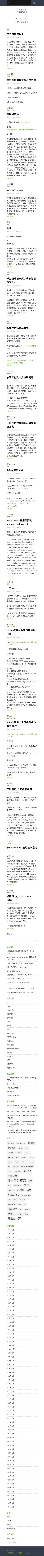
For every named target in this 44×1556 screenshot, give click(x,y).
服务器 (9, 1186)
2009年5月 (10, 1453)
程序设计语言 (11, 1037)
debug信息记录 (15, 470)
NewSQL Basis (11, 1084)
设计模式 (10, 1052)
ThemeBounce (10, 1550)
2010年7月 (10, 1403)
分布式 (9, 1171)
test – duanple (11, 1111)
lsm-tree (27, 1152)
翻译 (20, 1204)
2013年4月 (10, 1291)
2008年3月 (10, 1507)
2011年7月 (10, 1364)
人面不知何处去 (27, 1166)
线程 (8, 1200)
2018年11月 (11, 1253)
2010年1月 (10, 1422)
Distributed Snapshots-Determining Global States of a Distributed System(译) (21, 1124)
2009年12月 (11, 1426)
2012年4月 (10, 1337)
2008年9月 (10, 1484)
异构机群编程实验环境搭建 (21, 80)
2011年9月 (10, 1357)
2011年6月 (10, 1368)
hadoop (11, 1148)
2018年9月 (10, 1257)
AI (7, 1002)
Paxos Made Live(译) (13, 979)
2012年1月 (10, 1341)
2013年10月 (11, 1276)
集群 (26, 1214)
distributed (21, 1143)
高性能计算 (10, 76)
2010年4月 (10, 1414)
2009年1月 (10, 1468)
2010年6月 (10, 1407)
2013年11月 (11, 1272)
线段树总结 (13, 114)
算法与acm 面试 (27, 1195)
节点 (25, 1204)
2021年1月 (10, 1237)
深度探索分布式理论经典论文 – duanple (20, 1105)
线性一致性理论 (12, 967)
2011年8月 (10, 1360)
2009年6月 (10, 1449)
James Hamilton (12, 1538)
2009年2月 (10, 1464)
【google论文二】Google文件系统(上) (19, 982)
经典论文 (14, 1200)
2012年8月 (10, 1322)
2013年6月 (10, 1284)
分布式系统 (10, 1010)
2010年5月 (10, 1411)
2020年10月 (11, 1245)
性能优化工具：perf (13, 1095)
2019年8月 (10, 1249)
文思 (8, 274)
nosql (32, 1157)
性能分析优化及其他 (18, 327)
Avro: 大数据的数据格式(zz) (16, 992)
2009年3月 (10, 1461)
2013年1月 (10, 1303)
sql (8, 1167)
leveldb (10, 1152)
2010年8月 (10, 1399)
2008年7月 (10, 1491)
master (24, 1157)
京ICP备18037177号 (15, 1553)
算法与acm (10, 110)
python (25, 1162)
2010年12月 (11, 1387)
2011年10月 (11, 1353)
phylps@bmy (25, 122)
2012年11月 (11, 1311)
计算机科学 (12, 1209)
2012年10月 (11, 1314)
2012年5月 (10, 1334)
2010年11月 (11, 1391)
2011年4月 (10, 1376)
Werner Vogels (11, 1542)
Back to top (31, 1553)
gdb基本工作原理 (12, 1088)
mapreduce (13, 1157)
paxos (9, 1162)
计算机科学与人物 (13, 1049)
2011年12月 (11, 1345)
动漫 (9, 228)
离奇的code (10, 1033)
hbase (20, 1148)
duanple (22, 9)
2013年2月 (10, 1299)
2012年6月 (10, 1330)
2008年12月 (11, 1472)
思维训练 (10, 1014)
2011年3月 (10, 1380)
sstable (15, 1166)
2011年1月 (10, 1384)
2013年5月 (10, 1287)
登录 (8, 1517)
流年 (8, 30)
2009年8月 (10, 1441)
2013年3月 (10, 1295)
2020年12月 (11, 1241)
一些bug (11, 587)
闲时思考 (10, 1064)
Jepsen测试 (10, 1091)
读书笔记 (10, 1056)
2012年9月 (10, 1318)
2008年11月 (11, 1476)
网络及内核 (10, 1045)
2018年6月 (10, 1260)
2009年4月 (10, 1457)
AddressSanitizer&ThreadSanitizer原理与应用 (21, 957)
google (31, 1143)
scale (32, 1162)
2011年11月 (11, 1349)
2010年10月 (11, 1395)
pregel (17, 1162)
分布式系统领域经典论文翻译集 (17, 951)
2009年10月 (11, 1434)
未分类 (9, 1025)
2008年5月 (10, 1499)
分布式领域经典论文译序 (15, 963)
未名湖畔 (17, 1185)
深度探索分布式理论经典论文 (17, 975)
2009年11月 (11, 1430)
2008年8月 (10, 1487)
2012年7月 (10, 1326)
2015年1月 (10, 1264)
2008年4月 (10, 1503)
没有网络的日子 (15, 33)
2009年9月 (10, 1437)
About (9, 971)
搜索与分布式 (16, 1180)
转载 (14, 626)
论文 (21, 1209)
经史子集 (22, 1200)
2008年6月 (10, 1495)
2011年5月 (10, 1372)
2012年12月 (11, 1307)
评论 (9, 1524)
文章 (9, 1521)
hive (26, 1148)
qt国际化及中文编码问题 (20, 377)
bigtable (10, 1143)
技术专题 (9, 324)
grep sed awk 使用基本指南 (22, 847)
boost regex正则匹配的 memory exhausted (19, 522)
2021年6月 (10, 1234)
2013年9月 (10, 1280)
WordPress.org (11, 1528)
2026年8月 (10, 1230)
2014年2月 (10, 1268)
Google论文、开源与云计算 (16, 988)
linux (9, 843)
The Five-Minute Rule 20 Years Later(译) (23, 1108)
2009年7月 (10, 1445)
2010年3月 (10, 1418)
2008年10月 (11, 1480)
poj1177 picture (16, 189)
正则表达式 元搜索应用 (19, 789)
